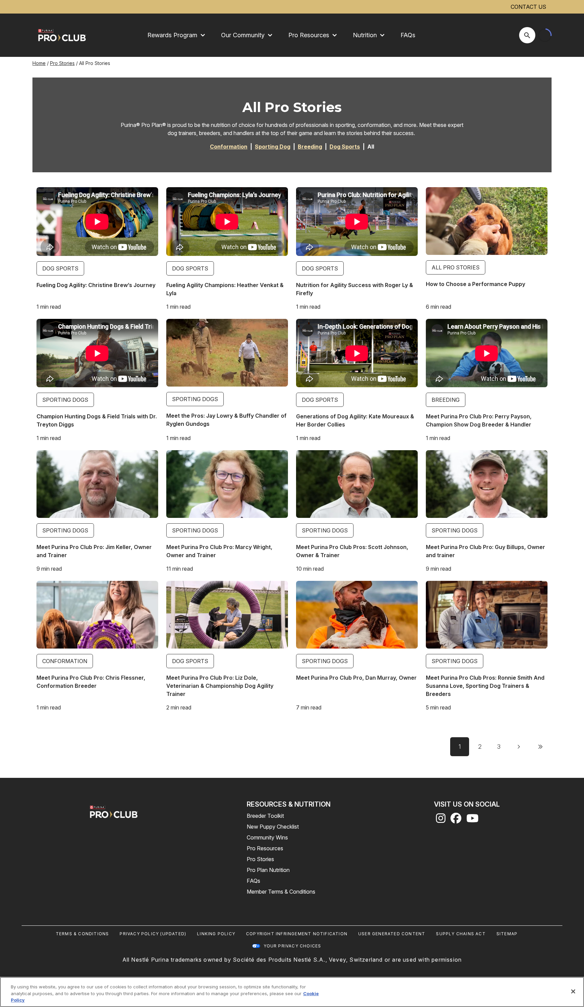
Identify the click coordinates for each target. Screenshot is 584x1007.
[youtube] (472, 820)
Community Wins (267, 837)
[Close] (573, 991)
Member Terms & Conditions (281, 891)
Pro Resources (265, 848)
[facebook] (456, 820)
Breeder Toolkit (265, 815)
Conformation (64, 661)
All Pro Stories (456, 267)
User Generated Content (391, 933)
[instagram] (440, 820)
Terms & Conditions (82, 933)
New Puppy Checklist (273, 826)
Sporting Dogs (65, 399)
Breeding (446, 399)
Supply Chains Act (460, 933)
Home (39, 63)
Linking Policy (216, 933)
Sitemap (506, 933)
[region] (292, 992)
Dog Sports (60, 268)
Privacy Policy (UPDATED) (153, 933)
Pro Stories (62, 63)
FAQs (407, 35)
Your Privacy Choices (292, 945)
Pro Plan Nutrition (268, 870)
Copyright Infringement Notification (296, 933)
